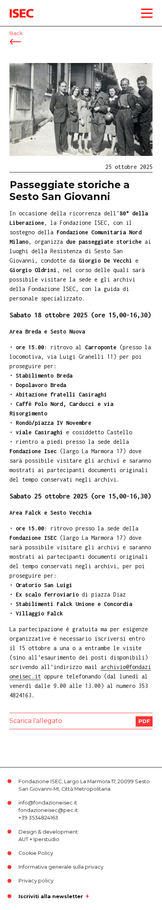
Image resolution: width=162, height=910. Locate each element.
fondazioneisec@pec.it (48, 810)
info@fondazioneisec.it (47, 803)
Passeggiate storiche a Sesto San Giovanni (69, 190)
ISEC (15, 7)
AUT (23, 839)
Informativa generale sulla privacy (60, 867)
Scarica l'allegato (35, 721)
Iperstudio (46, 839)
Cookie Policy (35, 853)
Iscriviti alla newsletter (50, 896)
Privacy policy (35, 881)
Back (15, 33)
